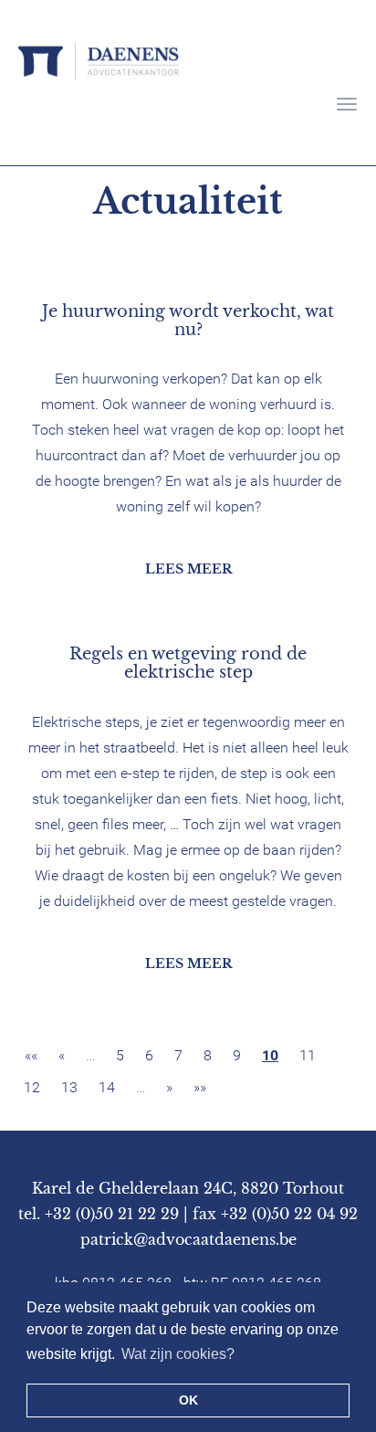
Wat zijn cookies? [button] (178, 1354)
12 (32, 1087)
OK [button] (188, 1400)
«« (31, 1055)
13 (69, 1087)
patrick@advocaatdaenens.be (188, 1239)
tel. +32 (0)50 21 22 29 (98, 1214)
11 (307, 1055)
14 (107, 1087)
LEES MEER (188, 569)
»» (199, 1087)
